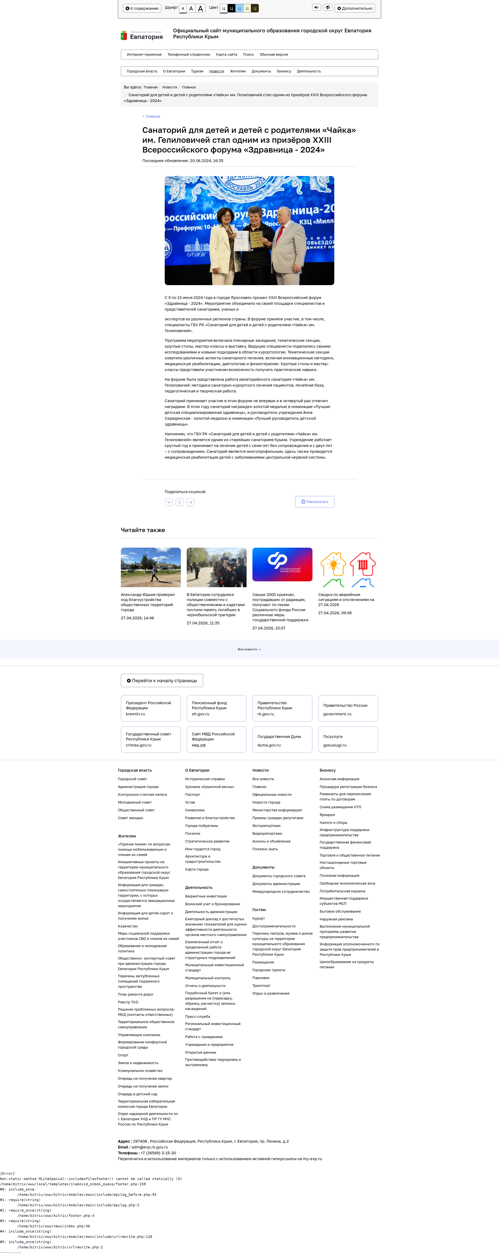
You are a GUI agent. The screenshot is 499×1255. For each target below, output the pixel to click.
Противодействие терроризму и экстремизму (213, 1062)
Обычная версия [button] (274, 54)
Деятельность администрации (211, 912)
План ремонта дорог (136, 994)
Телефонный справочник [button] (188, 54)
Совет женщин (130, 818)
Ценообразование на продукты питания (347, 964)
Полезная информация (339, 875)
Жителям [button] (238, 71)
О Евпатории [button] (174, 71)
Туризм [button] (197, 71)
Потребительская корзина (342, 891)
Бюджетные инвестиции (206, 896)
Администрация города (138, 786)
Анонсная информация (339, 779)
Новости (169, 87)
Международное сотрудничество (281, 891)
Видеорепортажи (267, 833)
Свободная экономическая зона (347, 883)
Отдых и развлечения (270, 993)
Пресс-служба (197, 1016)
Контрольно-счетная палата (142, 794)
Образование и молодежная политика (142, 948)
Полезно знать (265, 849)
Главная (150, 87)
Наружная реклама (336, 919)
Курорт (258, 918)
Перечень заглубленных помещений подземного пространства (139, 981)
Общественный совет (136, 810)
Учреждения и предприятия (209, 1044)
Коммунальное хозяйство (140, 1070)
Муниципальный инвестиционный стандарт (214, 967)
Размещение (263, 962)
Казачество (128, 926)
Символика (194, 810)
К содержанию (144, 8)
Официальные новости (272, 794)
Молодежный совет (135, 802)
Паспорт (192, 794)
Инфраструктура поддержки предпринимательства (344, 832)
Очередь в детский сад (137, 1094)
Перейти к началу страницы (164, 680)
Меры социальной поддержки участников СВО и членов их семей (148, 936)
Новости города (266, 802)
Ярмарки (327, 815)
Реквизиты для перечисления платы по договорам (345, 796)
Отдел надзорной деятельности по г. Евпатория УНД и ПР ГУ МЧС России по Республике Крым (148, 1118)
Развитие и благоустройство (210, 818)
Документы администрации (276, 883)
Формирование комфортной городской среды (142, 1044)
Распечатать (317, 502)
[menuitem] (144, 54)
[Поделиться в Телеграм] (190, 503)
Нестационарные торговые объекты (343, 865)
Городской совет (132, 779)
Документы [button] (261, 71)
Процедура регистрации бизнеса (348, 786)
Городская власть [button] (142, 71)
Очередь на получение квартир (145, 1078)
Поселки (192, 833)
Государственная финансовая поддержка (345, 845)
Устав (190, 802)
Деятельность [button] (309, 71)
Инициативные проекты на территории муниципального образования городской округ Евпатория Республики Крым (144, 870)
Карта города (197, 869)
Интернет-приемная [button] (144, 54)
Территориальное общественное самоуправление (146, 1024)
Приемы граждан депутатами (277, 818)
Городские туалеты (268, 970)
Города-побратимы (201, 825)
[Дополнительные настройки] (327, 7)
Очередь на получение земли (143, 1086)
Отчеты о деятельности (205, 986)
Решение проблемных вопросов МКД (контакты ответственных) (146, 1012)
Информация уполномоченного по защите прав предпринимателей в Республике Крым (350, 949)
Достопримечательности (274, 926)
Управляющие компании (139, 1035)
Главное (189, 87)
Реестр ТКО (128, 1002)
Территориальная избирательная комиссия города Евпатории (146, 1104)
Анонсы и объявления (271, 841)
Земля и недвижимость (138, 1063)
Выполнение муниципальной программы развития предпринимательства (345, 931)
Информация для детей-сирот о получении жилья (145, 915)
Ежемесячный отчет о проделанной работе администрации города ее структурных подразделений (210, 950)
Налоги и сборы (333, 822)
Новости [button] (216, 71)
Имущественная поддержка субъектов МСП (344, 901)
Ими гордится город (202, 849)
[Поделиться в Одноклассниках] (179, 503)
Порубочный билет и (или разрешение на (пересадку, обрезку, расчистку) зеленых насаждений (210, 1001)
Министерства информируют (277, 810)
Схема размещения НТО (340, 807)
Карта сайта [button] (226, 54)
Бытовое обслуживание (340, 911)
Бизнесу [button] (284, 71)
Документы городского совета (278, 876)
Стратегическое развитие (207, 841)
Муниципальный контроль (208, 978)
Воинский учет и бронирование (212, 904)
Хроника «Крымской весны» (209, 786)
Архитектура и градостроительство (203, 859)
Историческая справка (205, 779)
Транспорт (261, 985)
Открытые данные (200, 1052)
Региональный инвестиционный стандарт (213, 1026)
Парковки (260, 978)
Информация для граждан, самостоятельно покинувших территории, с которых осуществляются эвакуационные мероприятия (146, 895)
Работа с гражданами (204, 1037)
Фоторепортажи (266, 825)
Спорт (123, 1055)
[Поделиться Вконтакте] (169, 503)
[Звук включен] (316, 7)
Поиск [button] (248, 54)
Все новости (247, 649)
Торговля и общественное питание (350, 855)
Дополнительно (356, 8)
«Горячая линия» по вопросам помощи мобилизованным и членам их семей (144, 849)
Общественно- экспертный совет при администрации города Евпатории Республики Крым (146, 963)
